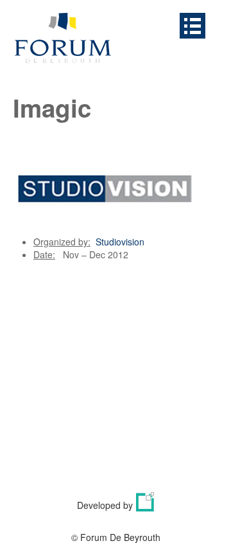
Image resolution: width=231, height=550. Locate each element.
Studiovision (120, 241)
